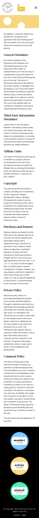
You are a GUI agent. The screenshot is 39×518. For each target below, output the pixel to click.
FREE (21, 9)
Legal (23, 515)
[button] (36, 8)
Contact (16, 515)
